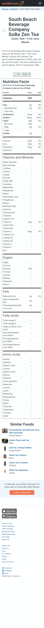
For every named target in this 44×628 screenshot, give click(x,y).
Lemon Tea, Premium (18, 462)
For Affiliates (6, 554)
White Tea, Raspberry (18, 470)
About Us (5, 548)
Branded (14, 9)
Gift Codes (6, 537)
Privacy (4, 556)
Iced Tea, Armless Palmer (20, 447)
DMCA (4, 559)
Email (6, 573)
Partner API (6, 546)
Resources (5, 540)
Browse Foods (7, 523)
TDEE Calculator (7, 529)
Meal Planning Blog (8, 534)
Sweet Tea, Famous (18, 455)
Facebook (8, 568)
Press (4, 551)
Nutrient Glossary (8, 531)
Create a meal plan (22, 492)
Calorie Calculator (8, 526)
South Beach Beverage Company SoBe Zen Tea (24, 26)
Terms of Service (8, 562)
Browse (5, 9)
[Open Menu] (40, 3)
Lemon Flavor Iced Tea (19, 440)
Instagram (8, 571)
